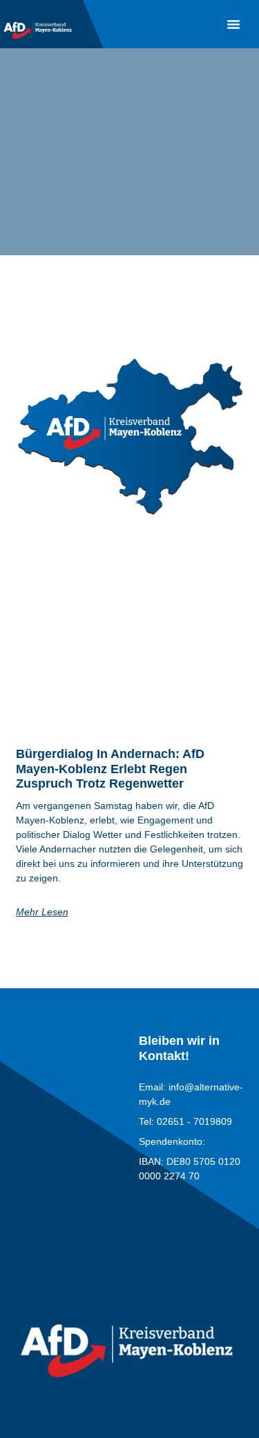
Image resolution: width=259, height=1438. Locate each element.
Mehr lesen (42, 911)
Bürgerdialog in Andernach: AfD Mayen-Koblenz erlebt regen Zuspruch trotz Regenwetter (110, 768)
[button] (233, 24)
